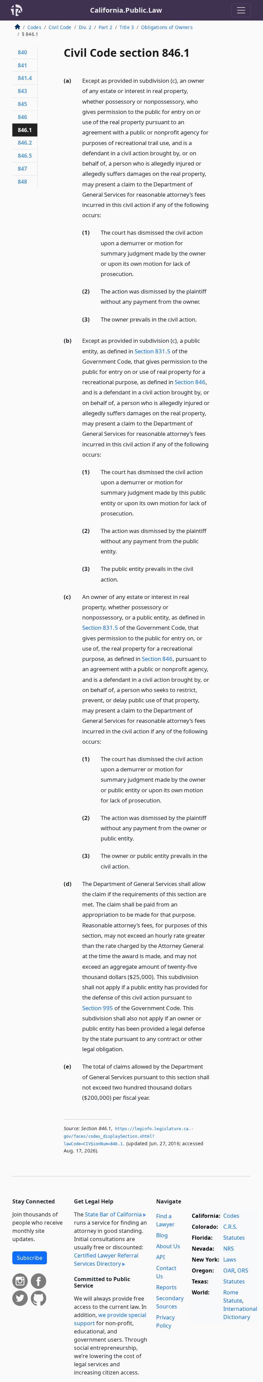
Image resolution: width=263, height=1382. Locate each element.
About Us (168, 1246)
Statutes (234, 1237)
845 (22, 104)
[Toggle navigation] (241, 10)
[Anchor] (105, 215)
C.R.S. (230, 1226)
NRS (228, 1248)
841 (22, 65)
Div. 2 (85, 27)
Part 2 (105, 27)
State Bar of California (113, 1214)
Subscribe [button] (29, 1258)
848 (22, 181)
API (160, 1257)
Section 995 (97, 1008)
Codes (34, 27)
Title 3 (127, 27)
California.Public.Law (126, 10)
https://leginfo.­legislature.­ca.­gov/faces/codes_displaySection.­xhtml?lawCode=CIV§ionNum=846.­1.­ (128, 1136)
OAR (229, 1270)
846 (22, 117)
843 (22, 91)
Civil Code (60, 27)
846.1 (25, 130)
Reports (166, 1287)
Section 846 (190, 382)
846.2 (25, 142)
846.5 (25, 155)
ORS (242, 1270)
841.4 (25, 78)
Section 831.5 (153, 351)
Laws (229, 1259)
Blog (162, 1235)
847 (22, 168)
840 (22, 52)
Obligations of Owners (166, 27)
